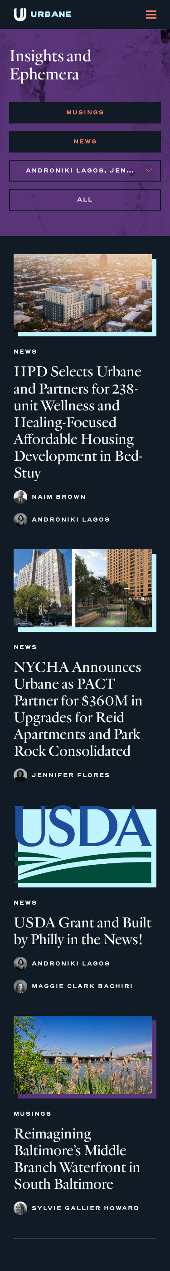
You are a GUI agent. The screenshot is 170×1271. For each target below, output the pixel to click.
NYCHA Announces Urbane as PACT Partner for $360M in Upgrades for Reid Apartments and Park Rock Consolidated (78, 709)
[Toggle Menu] (151, 14)
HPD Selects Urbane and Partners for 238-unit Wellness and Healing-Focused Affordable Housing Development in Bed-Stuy (78, 422)
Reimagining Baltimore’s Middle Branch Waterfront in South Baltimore (77, 1159)
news (85, 141)
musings (85, 112)
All (85, 199)
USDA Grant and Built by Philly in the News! (82, 931)
